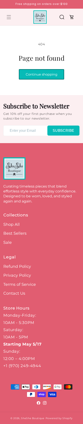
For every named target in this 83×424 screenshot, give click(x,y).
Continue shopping (41, 74)
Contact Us (14, 293)
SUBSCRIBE (63, 130)
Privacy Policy (17, 275)
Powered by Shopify (59, 418)
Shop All (11, 224)
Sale (7, 242)
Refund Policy (17, 266)
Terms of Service (19, 284)
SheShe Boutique (32, 418)
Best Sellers (15, 233)
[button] (9, 17)
